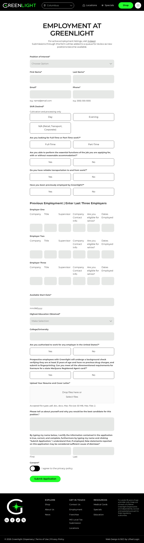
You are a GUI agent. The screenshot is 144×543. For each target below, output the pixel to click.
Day (50, 117)
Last (75, 456)
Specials (109, 5)
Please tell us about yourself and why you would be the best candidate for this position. (70, 413)
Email (33, 87)
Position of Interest (40, 56)
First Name (36, 72)
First (32, 456)
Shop (47, 504)
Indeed (91, 41)
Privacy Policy (57, 539)
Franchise (74, 514)
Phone (76, 87)
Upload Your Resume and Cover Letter (50, 383)
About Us (49, 509)
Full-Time (50, 144)
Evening (93, 117)
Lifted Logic (134, 539)
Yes (50, 162)
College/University (39, 329)
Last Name (79, 72)
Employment (75, 509)
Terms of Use (42, 539)
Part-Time (93, 144)
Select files (72, 396)
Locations (91, 5)
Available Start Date (40, 295)
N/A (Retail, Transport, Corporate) (50, 128)
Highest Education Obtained (45, 314)
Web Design (112, 539)
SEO (122, 539)
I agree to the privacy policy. (57, 468)
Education (99, 514)
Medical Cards (100, 504)
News (47, 514)
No (93, 162)
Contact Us (74, 504)
